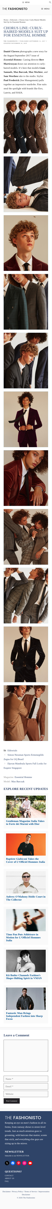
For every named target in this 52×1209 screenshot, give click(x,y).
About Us (9, 1178)
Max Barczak (17, 781)
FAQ (6, 1181)
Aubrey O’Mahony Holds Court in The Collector (25, 898)
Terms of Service (30, 1192)
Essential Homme (23, 777)
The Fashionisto (11, 41)
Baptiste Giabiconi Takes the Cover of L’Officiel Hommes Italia (25, 860)
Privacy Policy (17, 1192)
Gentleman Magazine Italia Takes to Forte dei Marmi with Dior (25, 822)
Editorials (13, 20)
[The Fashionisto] (14, 9)
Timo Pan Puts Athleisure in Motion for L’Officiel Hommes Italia (23, 937)
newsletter (23, 1156)
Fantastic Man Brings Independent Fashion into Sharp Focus (24, 1016)
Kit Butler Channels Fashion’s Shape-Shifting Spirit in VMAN (24, 977)
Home (6, 20)
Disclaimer (7, 1192)
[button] (50, 2)
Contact (9, 1176)
